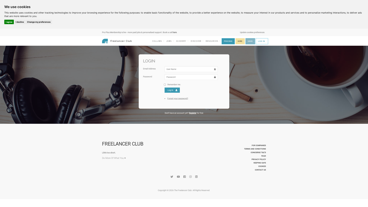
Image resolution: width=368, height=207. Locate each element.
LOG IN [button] (261, 41)
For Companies (259, 145)
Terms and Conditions (255, 149)
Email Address (149, 69)
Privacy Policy (259, 159)
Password (147, 76)
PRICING (228, 41)
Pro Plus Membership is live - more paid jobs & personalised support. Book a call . (139, 32)
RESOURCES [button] (212, 41)
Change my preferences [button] (39, 22)
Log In (170, 90)
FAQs (263, 156)
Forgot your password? (177, 98)
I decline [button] (20, 22)
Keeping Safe (260, 163)
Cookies (262, 166)
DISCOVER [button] (196, 41)
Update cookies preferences (252, 32)
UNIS (250, 41)
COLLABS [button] (157, 41)
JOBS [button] (169, 41)
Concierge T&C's (258, 152)
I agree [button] (9, 22)
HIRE (240, 41)
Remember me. (174, 84)
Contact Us (260, 170)
